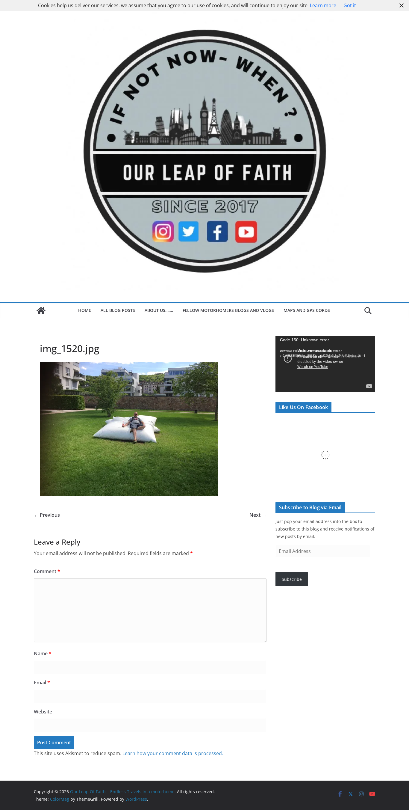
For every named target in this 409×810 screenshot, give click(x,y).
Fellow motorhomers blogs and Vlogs (228, 310)
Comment (47, 571)
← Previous (47, 515)
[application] (325, 364)
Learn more (323, 5)
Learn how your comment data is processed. (172, 753)
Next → (257, 515)
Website (43, 711)
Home (84, 310)
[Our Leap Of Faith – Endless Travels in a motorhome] (41, 310)
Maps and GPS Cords (307, 310)
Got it (349, 5)
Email (42, 682)
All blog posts (118, 310)
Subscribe (292, 579)
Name (42, 653)
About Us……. (159, 310)
